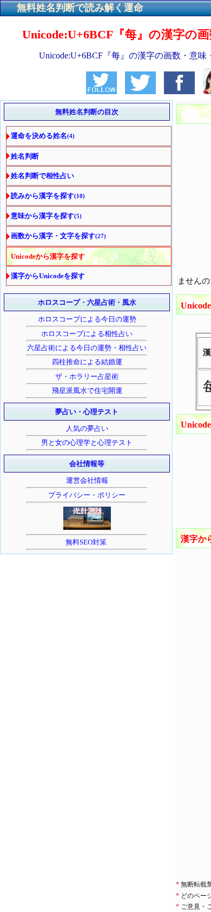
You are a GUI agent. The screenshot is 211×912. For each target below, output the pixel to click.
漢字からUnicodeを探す (48, 276)
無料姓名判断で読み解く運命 (80, 7)
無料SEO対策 (86, 542)
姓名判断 (25, 156)
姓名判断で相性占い (42, 176)
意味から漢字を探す (46, 216)
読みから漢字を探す (48, 196)
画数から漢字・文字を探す (58, 236)
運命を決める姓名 (43, 136)
